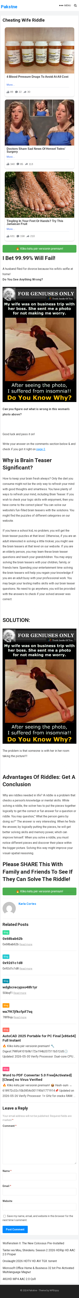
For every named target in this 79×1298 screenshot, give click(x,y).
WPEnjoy (54, 1290)
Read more (25, 944)
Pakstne (9, 6)
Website (7, 1201)
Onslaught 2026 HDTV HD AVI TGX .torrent (30, 1261)
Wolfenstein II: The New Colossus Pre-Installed (33, 1243)
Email (7, 1186)
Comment (10, 1125)
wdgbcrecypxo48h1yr (20, 987)
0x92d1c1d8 (13, 963)
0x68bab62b (13, 939)
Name (7, 1171)
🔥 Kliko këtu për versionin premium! (39, 248)
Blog (6, 932)
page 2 (40, 449)
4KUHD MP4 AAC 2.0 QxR (19, 1279)
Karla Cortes (27, 904)
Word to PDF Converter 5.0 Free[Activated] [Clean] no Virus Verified (37, 1077)
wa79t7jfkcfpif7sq (17, 1011)
